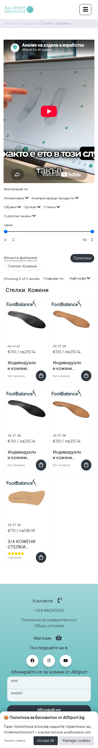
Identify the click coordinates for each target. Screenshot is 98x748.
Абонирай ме (49, 710)
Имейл (17, 693)
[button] (79, 278)
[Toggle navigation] (85, 9)
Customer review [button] (17, 216)
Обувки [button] (10, 207)
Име (14, 681)
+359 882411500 (49, 610)
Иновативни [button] (14, 198)
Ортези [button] (30, 207)
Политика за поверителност (49, 620)
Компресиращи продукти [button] (52, 198)
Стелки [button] (50, 207)
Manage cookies (76, 740)
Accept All (45, 740)
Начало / (12, 23)
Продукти (29, 23)
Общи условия (49, 625)
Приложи (82, 258)
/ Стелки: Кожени (54, 23)
